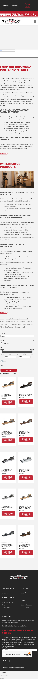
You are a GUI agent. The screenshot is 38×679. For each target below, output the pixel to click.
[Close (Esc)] (7, 675)
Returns (4, 605)
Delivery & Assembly (8, 602)
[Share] (5, 675)
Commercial (15, 5)
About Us (23, 593)
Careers (23, 596)
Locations (5, 593)
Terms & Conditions (26, 605)
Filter (8, 370)
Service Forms (6, 608)
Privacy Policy (25, 608)
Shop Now (3, 153)
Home (2, 319)
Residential (6, 5)
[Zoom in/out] (1, 675)
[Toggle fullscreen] (3, 675)
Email (7, 648)
